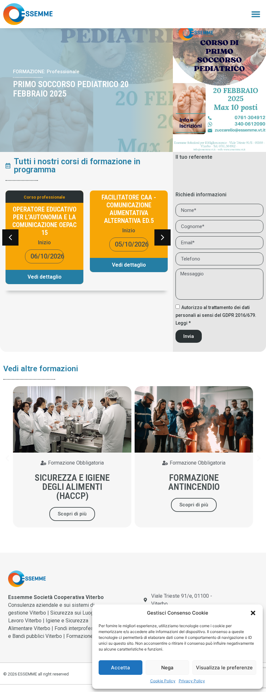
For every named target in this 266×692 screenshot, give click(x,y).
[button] (253, 613)
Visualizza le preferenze (224, 667)
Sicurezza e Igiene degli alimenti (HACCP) (72, 486)
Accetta (120, 667)
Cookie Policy (162, 680)
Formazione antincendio (194, 482)
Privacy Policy (192, 680)
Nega (167, 667)
